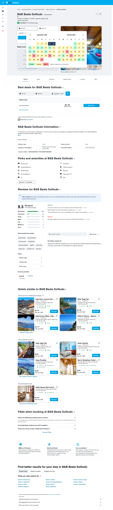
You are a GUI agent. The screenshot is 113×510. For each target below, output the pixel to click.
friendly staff (31, 241)
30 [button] (42, 60)
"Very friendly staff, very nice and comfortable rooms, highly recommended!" (70, 212)
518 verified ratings (32, 23)
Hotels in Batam (78, 482)
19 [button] (54, 52)
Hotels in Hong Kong (24, 479)
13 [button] (30, 52)
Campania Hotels (37, 9)
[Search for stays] (3, 11)
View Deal (54, 311)
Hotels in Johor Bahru (80, 484)
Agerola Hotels (49, 9)
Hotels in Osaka (50, 479)
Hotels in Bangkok (23, 486)
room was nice (22, 241)
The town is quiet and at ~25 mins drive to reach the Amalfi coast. (67, 207)
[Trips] (3, 26)
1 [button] (75, 44)
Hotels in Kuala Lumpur (80, 479)
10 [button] (46, 48)
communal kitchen (23, 245)
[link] (26, 332)
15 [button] (38, 52)
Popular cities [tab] (23, 471)
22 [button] (38, 56)
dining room (22, 249)
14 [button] (34, 52)
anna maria (39, 245)
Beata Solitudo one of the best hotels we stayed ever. (64, 210)
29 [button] (38, 60)
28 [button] (34, 60)
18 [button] (50, 52)
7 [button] (71, 48)
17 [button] (46, 52)
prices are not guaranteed (54, 494)
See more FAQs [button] (47, 432)
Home (18, 9)
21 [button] (34, 56)
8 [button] (75, 48)
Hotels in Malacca (51, 486)
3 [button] (45, 44)
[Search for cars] (3, 14)
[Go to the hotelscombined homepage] (12, 2)
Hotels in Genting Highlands (54, 482)
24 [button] (46, 56)
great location (22, 238)
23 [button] (42, 56)
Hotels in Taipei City (24, 482)
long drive (38, 249)
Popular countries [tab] (36, 471)
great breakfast (32, 238)
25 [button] (50, 56)
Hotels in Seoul (50, 484)
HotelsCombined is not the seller (28, 499)
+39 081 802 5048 (22, 20)
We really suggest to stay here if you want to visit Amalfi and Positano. (69, 219)
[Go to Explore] (3, 21)
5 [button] (53, 44)
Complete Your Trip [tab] (49, 471)
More (19, 135)
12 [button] (54, 48)
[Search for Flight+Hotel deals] (3, 18)
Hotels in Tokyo (22, 484)
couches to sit (30, 249)
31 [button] (83, 60)
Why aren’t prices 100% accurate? (29, 505)
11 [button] (50, 48)
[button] (3, 2)
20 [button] (30, 56)
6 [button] (67, 48)
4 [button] (49, 44)
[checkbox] (26, 277)
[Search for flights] (3, 7)
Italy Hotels (24, 9)
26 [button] (54, 56)
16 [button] (42, 52)
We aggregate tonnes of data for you (29, 502)
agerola (32, 245)
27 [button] (30, 60)
